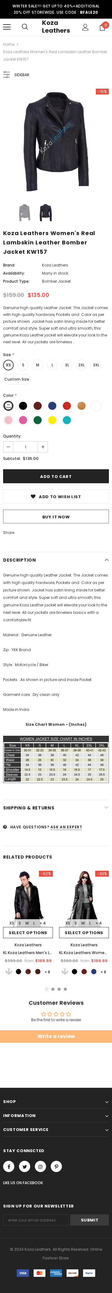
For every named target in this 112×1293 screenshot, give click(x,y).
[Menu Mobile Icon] (7, 27)
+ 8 (47, 972)
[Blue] (93, 971)
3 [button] (59, 989)
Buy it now (56, 517)
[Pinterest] (56, 1166)
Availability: (14, 273)
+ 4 (43, 923)
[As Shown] (8, 971)
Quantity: (12, 436)
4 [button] (65, 989)
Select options (28, 933)
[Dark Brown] (37, 971)
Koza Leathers (56, 26)
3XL (96, 365)
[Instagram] (40, 1166)
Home (8, 44)
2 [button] (52, 989)
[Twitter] (24, 1166)
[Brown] (28, 971)
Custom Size (16, 379)
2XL (81, 365)
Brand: (9, 265)
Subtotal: (12, 458)
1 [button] (46, 989)
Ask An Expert (66, 827)
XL (67, 365)
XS (8, 365)
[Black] (18, 971)
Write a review (56, 1036)
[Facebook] (8, 1166)
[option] (56, 141)
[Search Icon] (25, 27)
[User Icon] (85, 27)
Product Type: (16, 281)
